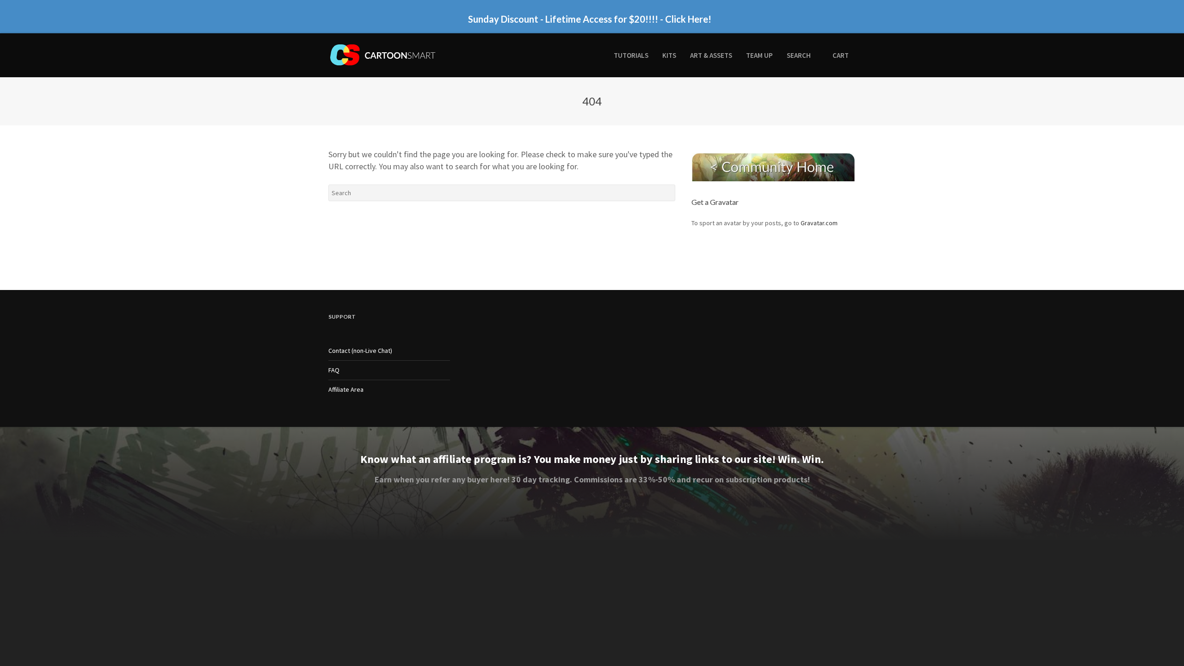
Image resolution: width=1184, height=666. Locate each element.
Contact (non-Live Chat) (360, 350)
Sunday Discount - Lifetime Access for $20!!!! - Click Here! (589, 19)
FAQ (333, 370)
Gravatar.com (819, 223)
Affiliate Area (346, 389)
